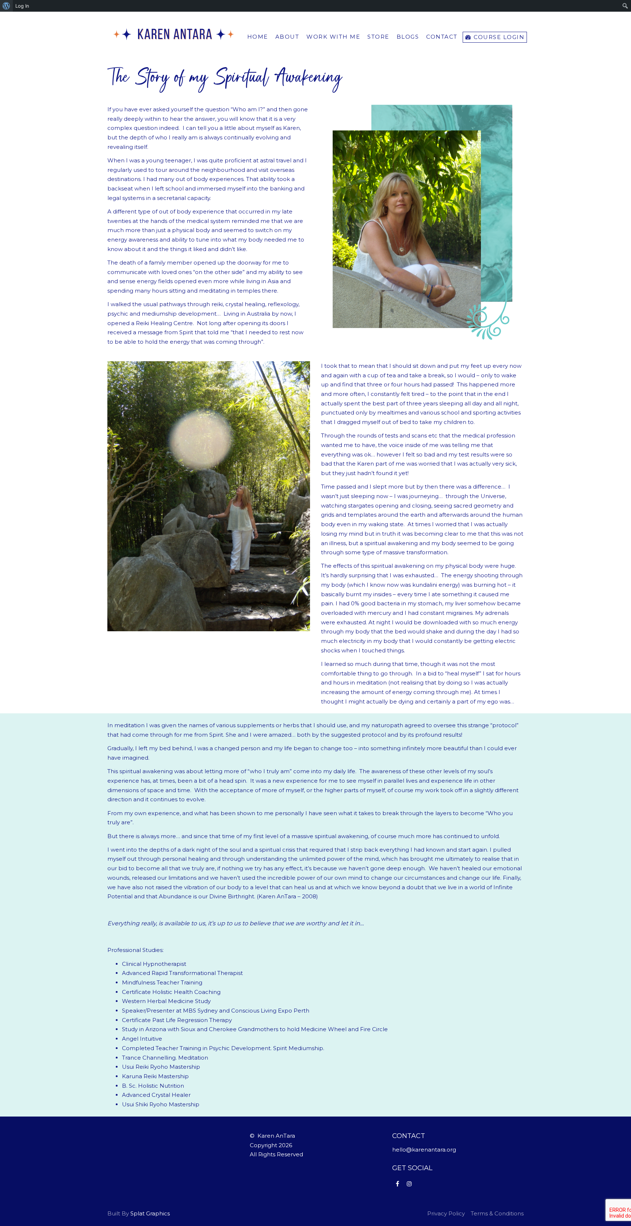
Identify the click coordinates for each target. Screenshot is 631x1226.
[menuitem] (6, 6)
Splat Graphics (150, 1213)
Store (378, 36)
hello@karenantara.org (424, 1149)
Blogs (408, 36)
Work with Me (333, 36)
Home (257, 36)
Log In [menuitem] (22, 6)
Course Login (498, 37)
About (287, 36)
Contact (442, 36)
